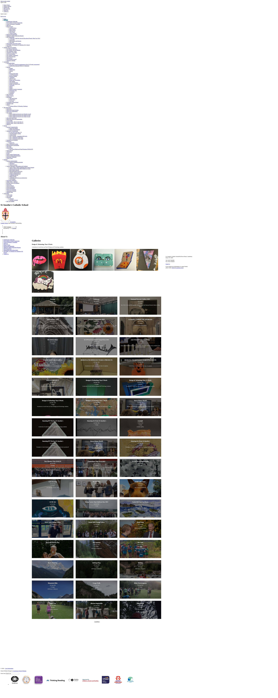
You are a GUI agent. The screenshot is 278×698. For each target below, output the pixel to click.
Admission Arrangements (12, 131)
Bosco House (12, 29)
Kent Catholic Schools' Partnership (14, 22)
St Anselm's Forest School (12, 102)
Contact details (12, 135)
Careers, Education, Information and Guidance (17, 166)
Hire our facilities (10, 201)
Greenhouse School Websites (19, 671)
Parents (5, 125)
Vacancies (8, 197)
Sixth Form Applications (12, 111)
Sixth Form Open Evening (12, 110)
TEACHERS (12, 179)
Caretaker (11, 198)
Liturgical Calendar (10, 60)
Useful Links (9, 194)
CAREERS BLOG (13, 175)
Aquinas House (12, 28)
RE (10, 72)
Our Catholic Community (12, 55)
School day (9, 184)
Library (8, 105)
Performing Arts (13, 90)
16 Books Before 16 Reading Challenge (18, 106)
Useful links (6, 193)
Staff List (8, 25)
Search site (3, 673)
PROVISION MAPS (14, 170)
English (11, 68)
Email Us (168, 264)
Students (5, 159)
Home (4, 18)
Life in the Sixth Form (11, 118)
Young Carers (9, 158)
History (11, 86)
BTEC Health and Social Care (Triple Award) (19, 116)
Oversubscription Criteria (15, 133)
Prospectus (8, 141)
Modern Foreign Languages (15, 89)
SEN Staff (11, 42)
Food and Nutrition (13, 82)
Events (7, 153)
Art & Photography (13, 75)
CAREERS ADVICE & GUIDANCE (18, 178)
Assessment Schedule (11, 191)
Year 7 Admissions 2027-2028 (16, 138)
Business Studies (13, 76)
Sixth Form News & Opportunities (14, 119)
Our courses (9, 112)
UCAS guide (9, 120)
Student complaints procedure (16, 162)
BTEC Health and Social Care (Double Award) (20, 114)
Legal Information (9, 668)
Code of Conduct (13, 165)
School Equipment (10, 187)
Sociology (11, 93)
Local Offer (12, 39)
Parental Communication (12, 127)
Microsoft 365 (6, 8)
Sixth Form (9, 108)
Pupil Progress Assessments (12, 145)
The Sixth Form (7, 107)
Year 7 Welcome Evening (12, 144)
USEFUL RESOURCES (15, 172)
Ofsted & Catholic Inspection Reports (15, 35)
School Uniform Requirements (13, 155)
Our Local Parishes (10, 54)
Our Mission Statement (11, 48)
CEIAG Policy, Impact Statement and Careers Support (21, 167)
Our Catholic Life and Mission (13, 50)
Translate (14, 228)
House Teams (6, 5)
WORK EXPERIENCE (14, 174)
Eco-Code (11, 101)
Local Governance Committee (13, 24)
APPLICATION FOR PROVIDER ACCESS (19, 168)
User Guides (9, 196)
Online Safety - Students (12, 181)
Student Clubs (9, 192)
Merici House (12, 30)
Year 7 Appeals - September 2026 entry (18, 136)
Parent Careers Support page (12, 154)
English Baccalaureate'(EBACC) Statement (19, 65)
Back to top (3, 16)
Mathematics (12, 69)
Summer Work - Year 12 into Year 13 (14, 123)
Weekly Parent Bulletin (14, 129)
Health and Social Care (14, 84)
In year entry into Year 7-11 (15, 132)
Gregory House (12, 33)
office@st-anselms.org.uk (177, 267)
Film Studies (12, 81)
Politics (11, 88)
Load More (97, 621)
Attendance (9, 151)
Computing (11, 77)
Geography (11, 85)
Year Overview (9, 94)
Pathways (8, 124)
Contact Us (9, 46)
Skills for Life (12, 78)
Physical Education (13, 73)
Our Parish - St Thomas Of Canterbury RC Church (18, 45)
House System (9, 26)
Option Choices (10, 95)
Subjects (8, 67)
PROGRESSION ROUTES (15, 171)
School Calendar (7, 6)
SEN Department (10, 37)
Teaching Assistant (13, 200)
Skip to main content (5, 1)
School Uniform (10, 185)
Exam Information (10, 188)
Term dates (8, 146)
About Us (5, 20)
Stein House (12, 32)
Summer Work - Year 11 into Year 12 (14, 121)
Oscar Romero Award (11, 59)
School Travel (9, 150)
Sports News (12, 99)
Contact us (6, 11)
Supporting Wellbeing (11, 157)
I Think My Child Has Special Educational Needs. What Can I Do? (24, 38)
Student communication (11, 161)
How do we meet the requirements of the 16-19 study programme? (24, 64)
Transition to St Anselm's (12, 140)
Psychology (12, 91)
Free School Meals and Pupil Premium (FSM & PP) (21, 149)
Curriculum (6, 62)
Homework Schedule (11, 189)
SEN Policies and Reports (15, 41)
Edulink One (6, 7)
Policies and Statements (11, 34)
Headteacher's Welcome (11, 21)
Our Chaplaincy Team (11, 51)
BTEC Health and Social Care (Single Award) (19, 115)
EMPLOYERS (12, 176)
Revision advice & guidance (12, 183)
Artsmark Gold (9, 103)
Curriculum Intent (10, 63)
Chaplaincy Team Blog (11, 52)
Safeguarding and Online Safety (13, 43)
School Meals (9, 148)
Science (11, 71)
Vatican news (9, 58)
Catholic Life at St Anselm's (9, 47)
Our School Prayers (10, 56)
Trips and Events (13, 98)
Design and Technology (14, 80)
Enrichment (9, 97)
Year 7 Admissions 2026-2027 (16, 137)
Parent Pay (5, 10)
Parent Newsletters (13, 128)
